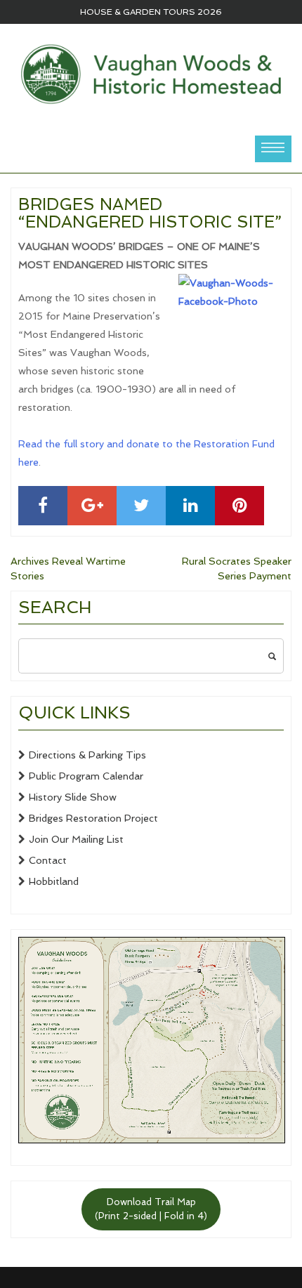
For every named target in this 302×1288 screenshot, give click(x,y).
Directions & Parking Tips (87, 755)
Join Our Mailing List (76, 839)
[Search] (272, 656)
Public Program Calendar (86, 776)
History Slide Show (73, 797)
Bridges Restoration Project (93, 818)
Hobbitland (54, 881)
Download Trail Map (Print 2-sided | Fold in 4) (151, 1209)
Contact (48, 860)
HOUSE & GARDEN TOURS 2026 (151, 12)
